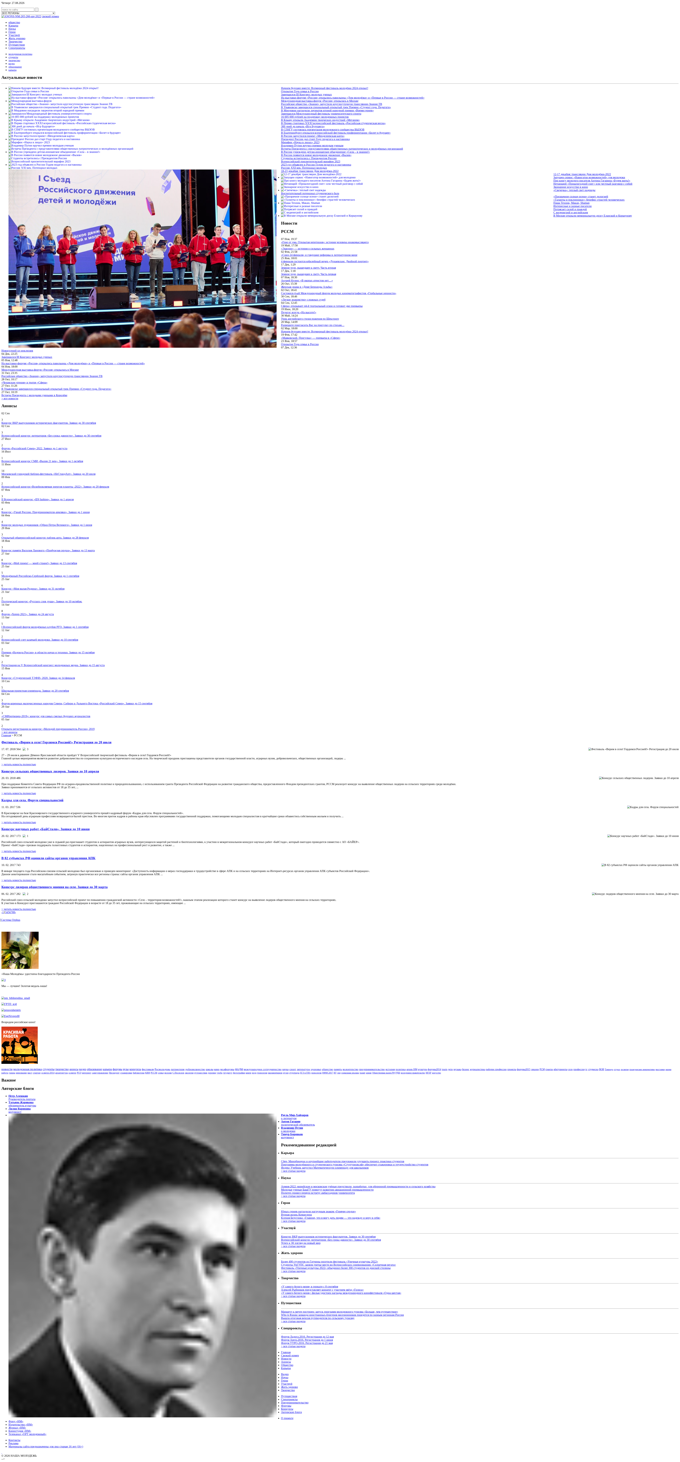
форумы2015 (523, 1069)
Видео (285, 1374)
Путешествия (16, 44)
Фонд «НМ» (15, 1421)
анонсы (73, 1069)
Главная (6, 735)
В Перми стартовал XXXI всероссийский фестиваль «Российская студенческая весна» (333, 123)
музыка (457, 1069)
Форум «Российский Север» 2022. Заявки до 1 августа (34, 448)
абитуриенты (560, 1069)
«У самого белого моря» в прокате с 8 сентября (309, 1286)
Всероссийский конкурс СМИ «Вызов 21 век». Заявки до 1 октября (42, 461)
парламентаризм (275, 1073)
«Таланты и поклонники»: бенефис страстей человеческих (589, 199)
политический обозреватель (298, 1123)
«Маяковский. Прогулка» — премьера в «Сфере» (310, 337)
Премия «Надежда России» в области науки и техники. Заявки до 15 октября (48, 652)
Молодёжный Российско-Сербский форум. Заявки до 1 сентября (40, 575)
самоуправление (100, 1072)
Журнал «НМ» (17, 1427)
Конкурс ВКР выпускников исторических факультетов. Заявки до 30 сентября (48, 422)
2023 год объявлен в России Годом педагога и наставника (316, 164)
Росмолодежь (162, 1069)
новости (7, 1069)
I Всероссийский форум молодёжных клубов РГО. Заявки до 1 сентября (45, 626)
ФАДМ (239, 1069)
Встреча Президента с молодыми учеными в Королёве (34, 395)
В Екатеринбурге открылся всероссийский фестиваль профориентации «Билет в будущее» (336, 132)
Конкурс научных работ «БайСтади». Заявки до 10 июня (45, 829)
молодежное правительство (413, 1073)
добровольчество (195, 1069)
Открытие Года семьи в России (300, 91)
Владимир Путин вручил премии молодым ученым (312, 145)
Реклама (13, 1443)
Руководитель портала (21, 1097)
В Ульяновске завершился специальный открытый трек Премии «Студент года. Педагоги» (336, 107)
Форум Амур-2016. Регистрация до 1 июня (307, 1339)
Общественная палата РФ (383, 1073)
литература (303, 1069)
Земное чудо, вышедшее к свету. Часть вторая (308, 267)
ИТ (335, 1073)
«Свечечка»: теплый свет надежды (574, 190)
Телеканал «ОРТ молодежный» (27, 1434)
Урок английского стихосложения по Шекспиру (310, 318)
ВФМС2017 (327, 1073)
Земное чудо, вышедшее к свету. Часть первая (308, 274)
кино (217, 1069)
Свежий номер (290, 1355)
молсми (168, 1072)
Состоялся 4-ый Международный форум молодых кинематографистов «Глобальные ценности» (338, 293)
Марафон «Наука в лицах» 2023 (300, 142)
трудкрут (227, 1073)
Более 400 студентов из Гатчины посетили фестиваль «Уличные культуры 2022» (329, 1261)
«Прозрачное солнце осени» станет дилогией (580, 196)
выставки (660, 1069)
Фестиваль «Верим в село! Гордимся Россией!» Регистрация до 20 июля (56, 742)
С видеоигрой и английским (570, 212)
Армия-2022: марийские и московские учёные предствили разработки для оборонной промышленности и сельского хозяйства (358, 1186)
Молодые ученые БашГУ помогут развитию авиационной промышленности (327, 1189)
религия (625, 1069)
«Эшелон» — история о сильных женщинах (307, 248)
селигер (72, 1072)
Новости (286, 1358)
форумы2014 (434, 1069)
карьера (12, 70)
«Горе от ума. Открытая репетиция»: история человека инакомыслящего (325, 242)
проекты (511, 1069)
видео (11, 63)
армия (369, 1073)
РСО (79, 1072)
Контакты (14, 1440)
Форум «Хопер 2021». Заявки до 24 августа (27, 614)
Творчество (15, 41)
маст (29, 1072)
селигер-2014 (48, 1072)
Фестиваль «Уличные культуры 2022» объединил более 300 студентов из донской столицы (336, 1267)
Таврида (609, 1069)
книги (248, 1073)
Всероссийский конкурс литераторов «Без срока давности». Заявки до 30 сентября (51, 435)
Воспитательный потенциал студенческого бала (310, 193)
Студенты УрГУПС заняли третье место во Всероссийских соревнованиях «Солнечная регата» (338, 1264)
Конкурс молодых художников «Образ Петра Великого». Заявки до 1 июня (46, 524)
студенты (13, 57)
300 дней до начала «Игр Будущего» (303, 126)
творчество (14, 60)
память (338, 1069)
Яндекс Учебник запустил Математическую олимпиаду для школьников (325, 1167)
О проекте (287, 1418)
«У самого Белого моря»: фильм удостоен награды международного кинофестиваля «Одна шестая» (341, 1292)
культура (422, 1069)
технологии (262, 1073)
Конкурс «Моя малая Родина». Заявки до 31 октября (32, 588)
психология (316, 1073)
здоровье (316, 1069)
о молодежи (292, 1129)
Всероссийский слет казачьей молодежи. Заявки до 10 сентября (39, 639)
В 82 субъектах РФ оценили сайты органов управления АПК (48, 858)
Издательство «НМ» (20, 1424)
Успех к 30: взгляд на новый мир (301, 1242)
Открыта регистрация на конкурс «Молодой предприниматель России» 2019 (48, 728)
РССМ (154, 1072)
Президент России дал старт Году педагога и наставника (315, 139)
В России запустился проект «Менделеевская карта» (313, 135)
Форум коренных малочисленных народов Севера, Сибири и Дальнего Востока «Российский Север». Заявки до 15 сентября (76, 703)
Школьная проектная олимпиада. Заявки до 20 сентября (35, 690)
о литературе (294, 1117)
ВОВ (601, 1069)
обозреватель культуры (22, 1104)
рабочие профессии (496, 1069)
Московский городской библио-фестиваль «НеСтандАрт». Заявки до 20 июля (48, 473)
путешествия (200, 1073)
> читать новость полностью (18, 764)
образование (15, 67)
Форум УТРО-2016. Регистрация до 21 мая (307, 1343)
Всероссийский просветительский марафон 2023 (310, 161)
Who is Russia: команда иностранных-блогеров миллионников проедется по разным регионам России (342, 1314)
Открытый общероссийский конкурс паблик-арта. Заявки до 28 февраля (45, 537)
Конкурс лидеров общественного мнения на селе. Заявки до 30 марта (54, 887)
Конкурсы (287, 1408)
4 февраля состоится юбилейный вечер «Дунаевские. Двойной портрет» (325, 261)
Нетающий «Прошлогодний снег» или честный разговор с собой (592, 183)
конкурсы (135, 1069)
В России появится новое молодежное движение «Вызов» (316, 155)
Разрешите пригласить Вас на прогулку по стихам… (312, 325)
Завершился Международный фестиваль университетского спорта (321, 113)
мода (254, 1073)
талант (362, 1073)
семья (161, 1072)
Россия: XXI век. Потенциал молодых (304, 167)
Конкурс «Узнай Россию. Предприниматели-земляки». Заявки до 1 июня (45, 512)
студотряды (294, 1073)
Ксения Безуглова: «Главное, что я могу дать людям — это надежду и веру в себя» (330, 1217)
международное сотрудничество (263, 1069)
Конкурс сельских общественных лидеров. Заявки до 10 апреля (50, 771)
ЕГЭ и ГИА (305, 1073)
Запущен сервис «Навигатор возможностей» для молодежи (589, 177)
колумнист (19, 1110)
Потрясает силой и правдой (570, 209)
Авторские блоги (291, 1412)
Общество (287, 1365)
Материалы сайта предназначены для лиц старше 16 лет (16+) (45, 1446)
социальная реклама (350, 1073)
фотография (239, 1073)
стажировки (126, 1072)
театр (444, 1069)
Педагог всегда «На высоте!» (298, 312)
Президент (114, 1072)
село (570, 1069)
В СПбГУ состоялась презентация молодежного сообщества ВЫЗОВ (322, 129)
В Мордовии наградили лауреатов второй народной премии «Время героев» (327, 110)
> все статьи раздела (293, 1170)
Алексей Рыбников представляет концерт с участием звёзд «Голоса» (322, 1289)
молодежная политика (20, 54)
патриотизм (178, 1069)
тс (586, 1069)
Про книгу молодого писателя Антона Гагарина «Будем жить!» (591, 180)
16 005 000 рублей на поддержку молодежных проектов (315, 116)
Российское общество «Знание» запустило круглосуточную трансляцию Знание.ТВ (331, 104)
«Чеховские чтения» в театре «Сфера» (24, 382)
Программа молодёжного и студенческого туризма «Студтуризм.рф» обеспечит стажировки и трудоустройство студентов (354, 1164)
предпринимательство (372, 1069)
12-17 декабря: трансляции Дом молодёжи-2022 (582, 174)
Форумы (286, 1405)
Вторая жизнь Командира (296, 1214)
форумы (117, 1069)
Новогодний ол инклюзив (17, 350)
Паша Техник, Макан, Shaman (571, 202)
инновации (21, 1072)
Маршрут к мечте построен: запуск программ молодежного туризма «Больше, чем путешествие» (339, 1311)
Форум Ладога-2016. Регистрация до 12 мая (307, 1336)
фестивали (148, 1069)
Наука (12, 28)
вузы (126, 1069)
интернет (86, 1072)
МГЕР (428, 1073)
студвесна (593, 1069)
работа (4, 1072)
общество (14, 22)
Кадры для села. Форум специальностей (32, 800)
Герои (12, 31)
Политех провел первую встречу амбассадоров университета (318, 1192)
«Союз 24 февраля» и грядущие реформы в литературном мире (319, 254)
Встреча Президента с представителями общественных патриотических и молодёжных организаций (342, 148)
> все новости (9, 398)
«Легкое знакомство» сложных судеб (303, 299)
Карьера (13, 25)
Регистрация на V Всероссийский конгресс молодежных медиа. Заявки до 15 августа (53, 665)
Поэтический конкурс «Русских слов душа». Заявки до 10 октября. (41, 601)
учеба (219, 1073)
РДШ (397, 1073)
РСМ (542, 1069)
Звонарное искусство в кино (570, 186)
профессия (579, 1069)
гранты (549, 1069)
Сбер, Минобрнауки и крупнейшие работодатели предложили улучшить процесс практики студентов (342, 1161)
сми (339, 1073)
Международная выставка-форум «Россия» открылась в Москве (319, 100)
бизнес (465, 1069)
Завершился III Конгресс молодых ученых (306, 94)
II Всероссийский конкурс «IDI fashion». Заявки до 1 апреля (37, 499)
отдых (617, 1069)
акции (668, 1069)
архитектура (61, 1072)
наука (285, 1069)
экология (189, 1073)
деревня (212, 1073)
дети (450, 1069)
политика (401, 1069)
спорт (292, 1069)
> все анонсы (9, 732)
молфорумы (227, 1069)
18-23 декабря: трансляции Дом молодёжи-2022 (310, 171)
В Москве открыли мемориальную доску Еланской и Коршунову (592, 215)
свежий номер (50, 16)
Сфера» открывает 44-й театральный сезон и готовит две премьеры (322, 305)
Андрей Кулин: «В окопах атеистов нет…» (307, 280)
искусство (436, 1073)
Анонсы (286, 1361)
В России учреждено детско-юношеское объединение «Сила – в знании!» (325, 151)
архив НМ (411, 1069)
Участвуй (14, 35)
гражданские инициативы (642, 1069)
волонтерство (350, 1069)
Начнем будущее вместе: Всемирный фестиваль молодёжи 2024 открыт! (324, 88)
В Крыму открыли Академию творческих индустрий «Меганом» (320, 120)
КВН (147, 1072)
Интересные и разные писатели (572, 206)
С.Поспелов (178, 1072)
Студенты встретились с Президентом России (309, 158)
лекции (535, 1069)
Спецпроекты (16, 47)
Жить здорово (16, 38)
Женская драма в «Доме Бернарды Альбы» (307, 286)
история (390, 1069)
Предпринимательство (294, 1402)
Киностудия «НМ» (19, 1430)
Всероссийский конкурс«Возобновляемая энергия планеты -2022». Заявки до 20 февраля (55, 486)
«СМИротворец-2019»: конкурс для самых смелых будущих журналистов (45, 716)
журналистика (477, 1069)
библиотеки (138, 1072)
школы (209, 1069)
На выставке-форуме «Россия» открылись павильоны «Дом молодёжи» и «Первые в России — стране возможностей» (352, 97)
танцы (12, 1072)
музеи (285, 1073)
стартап (37, 1072)
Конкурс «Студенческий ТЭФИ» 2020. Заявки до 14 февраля (38, 677)
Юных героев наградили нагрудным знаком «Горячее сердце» (318, 1211)
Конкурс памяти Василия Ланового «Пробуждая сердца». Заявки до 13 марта (48, 550)
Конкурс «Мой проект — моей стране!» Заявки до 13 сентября (39, 563)
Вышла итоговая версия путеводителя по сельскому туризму (318, 1318)
